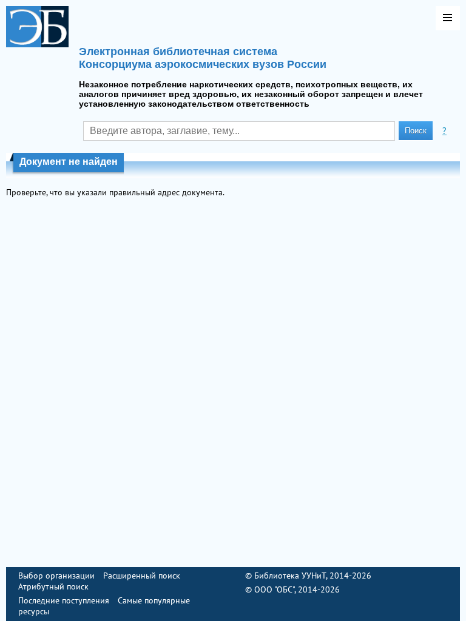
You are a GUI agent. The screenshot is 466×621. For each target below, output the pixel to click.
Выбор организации (56, 575)
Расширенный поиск (141, 575)
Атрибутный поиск (53, 586)
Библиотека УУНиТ (290, 575)
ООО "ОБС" (274, 589)
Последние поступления (63, 600)
